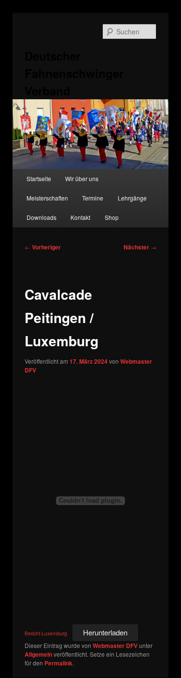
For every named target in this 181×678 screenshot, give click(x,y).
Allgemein (38, 654)
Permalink (58, 663)
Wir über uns (81, 178)
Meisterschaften (47, 198)
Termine (92, 198)
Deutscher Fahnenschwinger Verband (74, 73)
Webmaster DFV (115, 645)
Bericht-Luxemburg (46, 633)
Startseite (39, 178)
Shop (112, 217)
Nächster (140, 247)
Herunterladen (105, 632)
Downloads (41, 217)
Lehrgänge (132, 198)
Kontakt (80, 217)
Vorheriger (43, 247)
